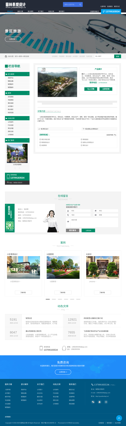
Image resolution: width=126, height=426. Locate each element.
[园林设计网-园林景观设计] (15, 5)
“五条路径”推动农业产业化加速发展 (96, 331)
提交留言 (72, 230)
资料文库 (10, 131)
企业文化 (40, 393)
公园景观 (50, 254)
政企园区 (82, 56)
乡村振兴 (75, 56)
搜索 (117, 56)
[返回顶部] (119, 418)
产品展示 (98, 69)
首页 (16, 56)
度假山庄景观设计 (92, 129)
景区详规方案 (45, 139)
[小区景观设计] (23, 267)
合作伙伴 (40, 404)
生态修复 (7, 400)
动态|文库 (51, 11)
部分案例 (30, 11)
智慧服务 (10, 87)
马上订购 (90, 89)
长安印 (88, 254)
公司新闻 (10, 134)
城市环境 (7, 396)
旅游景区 (44, 145)
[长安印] (102, 267)
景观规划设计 (45, 142)
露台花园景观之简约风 (33, 331)
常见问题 (10, 128)
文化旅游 (7, 404)
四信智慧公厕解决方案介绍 (93, 318)
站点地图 (118, 423)
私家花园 (89, 56)
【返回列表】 (110, 135)
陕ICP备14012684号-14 (48, 423)
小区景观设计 (12, 254)
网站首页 (10, 11)
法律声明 (72, 396)
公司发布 (10, 122)
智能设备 (10, 81)
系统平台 (10, 78)
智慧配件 (10, 84)
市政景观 (61, 56)
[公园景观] (63, 267)
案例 (20, 56)
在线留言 (110, 6)
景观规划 (85, 139)
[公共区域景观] (17, 153)
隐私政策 (72, 400)
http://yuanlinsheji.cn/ (102, 396)
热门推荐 (11, 140)
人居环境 (103, 6)
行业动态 (10, 125)
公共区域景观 (17, 164)
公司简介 (40, 389)
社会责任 (40, 400)
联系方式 (117, 6)
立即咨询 (12, 39)
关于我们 (41, 11)
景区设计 (45, 129)
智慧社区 (29, 318)
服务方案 (20, 11)
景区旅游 (26, 56)
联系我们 (61, 11)
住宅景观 (54, 56)
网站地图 (72, 404)
